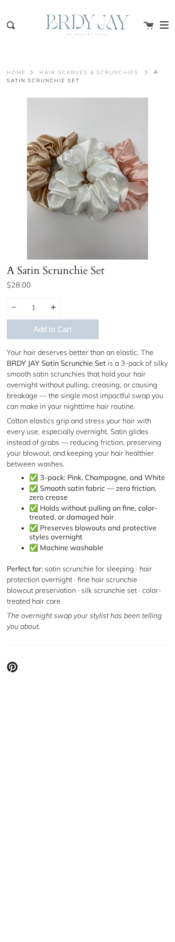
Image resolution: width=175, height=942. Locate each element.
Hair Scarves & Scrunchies (88, 72)
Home (16, 72)
